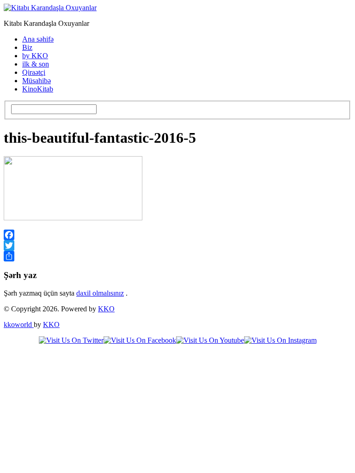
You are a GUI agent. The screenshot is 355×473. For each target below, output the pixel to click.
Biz (27, 47)
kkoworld (19, 324)
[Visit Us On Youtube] (210, 340)
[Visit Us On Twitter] (71, 340)
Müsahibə (36, 81)
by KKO (35, 56)
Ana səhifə (38, 39)
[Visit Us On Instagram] (280, 340)
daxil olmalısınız (100, 293)
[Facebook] (177, 235)
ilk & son (35, 64)
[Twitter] (177, 245)
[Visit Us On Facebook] (140, 340)
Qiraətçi (33, 72)
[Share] (177, 256)
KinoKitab (37, 89)
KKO (106, 309)
